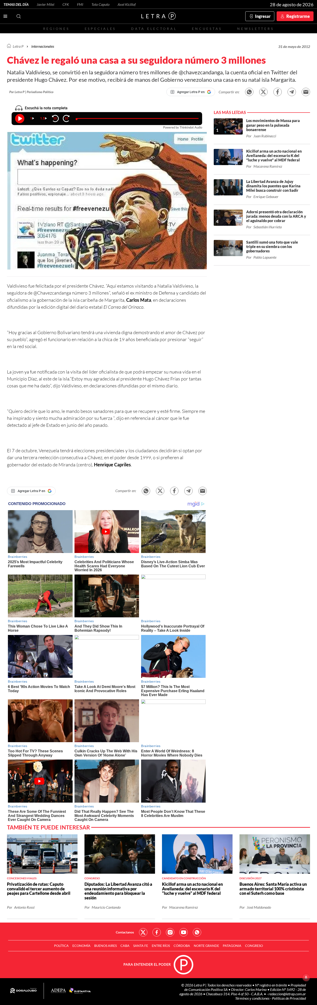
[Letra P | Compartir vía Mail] (306, 92)
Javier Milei (45, 4)
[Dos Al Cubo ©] (23, 990)
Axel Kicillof (127, 4)
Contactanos (125, 932)
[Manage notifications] (306, 977)
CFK (65, 4)
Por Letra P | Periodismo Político (31, 92)
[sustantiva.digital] (80, 990)
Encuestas (207, 29)
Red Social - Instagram (170, 932)
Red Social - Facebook (157, 932)
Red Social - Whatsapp (197, 932)
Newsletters (255, 29)
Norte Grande (206, 946)
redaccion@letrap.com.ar (287, 994)
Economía (81, 946)
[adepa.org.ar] (58, 991)
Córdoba (182, 946)
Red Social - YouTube (184, 932)
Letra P (18, 46)
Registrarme (298, 16)
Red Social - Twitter (143, 932)
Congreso (254, 946)
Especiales (100, 29)
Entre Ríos (161, 946)
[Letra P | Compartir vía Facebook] (277, 92)
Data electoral (154, 29)
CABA (124, 946)
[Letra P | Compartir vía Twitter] (263, 92)
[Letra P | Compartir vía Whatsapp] (249, 92)
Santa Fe (140, 946)
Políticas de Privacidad (289, 998)
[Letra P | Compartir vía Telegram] (292, 92)
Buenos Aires (105, 946)
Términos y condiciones (252, 998)
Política (61, 946)
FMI (80, 4)
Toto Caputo (100, 4)
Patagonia (232, 946)
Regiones (56, 29)
